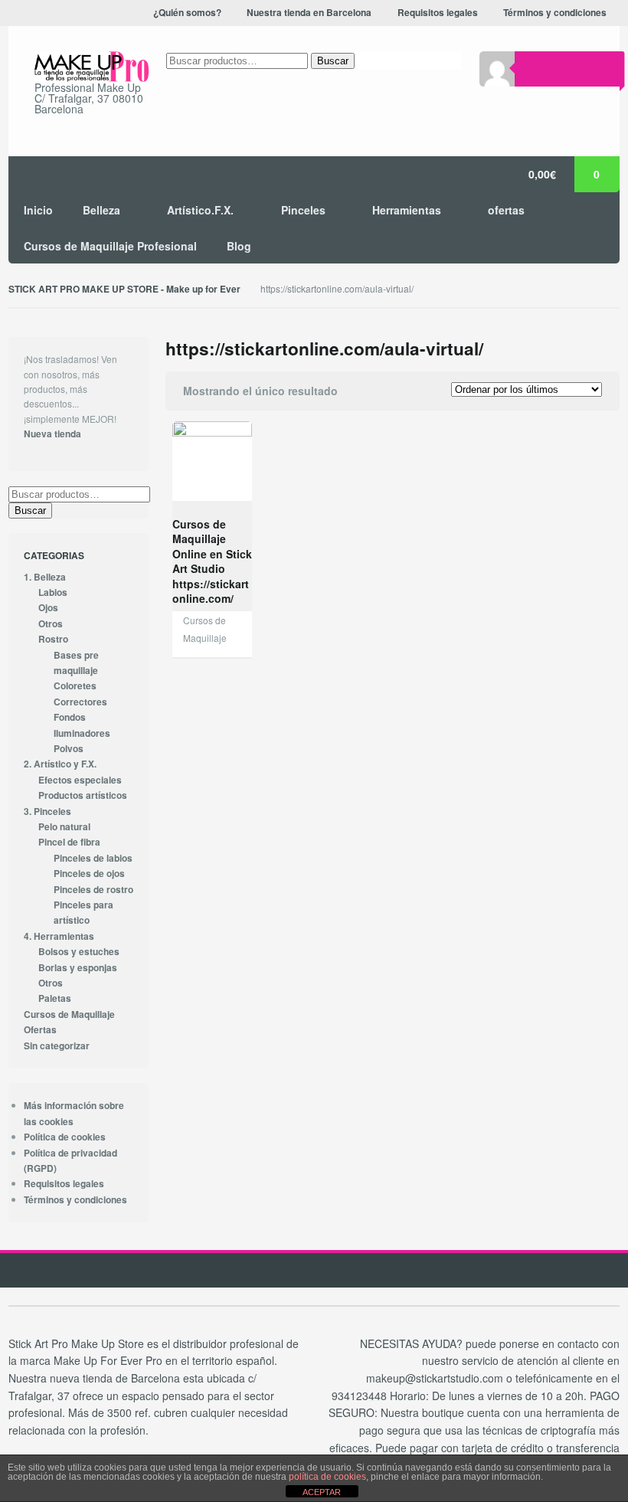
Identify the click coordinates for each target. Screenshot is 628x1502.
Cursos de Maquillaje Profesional (110, 246)
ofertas (506, 210)
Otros (50, 623)
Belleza (101, 210)
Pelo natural (64, 826)
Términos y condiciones (75, 1199)
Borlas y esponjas (77, 967)
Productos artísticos (82, 795)
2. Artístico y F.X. (60, 764)
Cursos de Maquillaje (69, 1014)
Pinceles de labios (93, 858)
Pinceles (303, 210)
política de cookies (327, 1476)
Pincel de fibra (69, 842)
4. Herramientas (59, 936)
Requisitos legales (64, 1183)
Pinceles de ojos (89, 873)
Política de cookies (65, 1137)
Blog (239, 246)
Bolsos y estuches (78, 951)
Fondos (70, 717)
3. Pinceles (47, 811)
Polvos (68, 748)
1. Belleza (45, 577)
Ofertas (40, 1029)
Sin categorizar (57, 1045)
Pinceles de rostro (93, 889)
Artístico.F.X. (200, 210)
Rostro (53, 639)
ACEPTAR (322, 1492)
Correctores (80, 701)
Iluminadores (82, 733)
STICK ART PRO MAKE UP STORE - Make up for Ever (124, 289)
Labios (52, 592)
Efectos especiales (80, 780)
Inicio (38, 210)
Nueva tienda (52, 433)
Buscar (332, 61)
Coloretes (75, 685)
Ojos (48, 607)
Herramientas (406, 210)
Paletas (54, 998)
